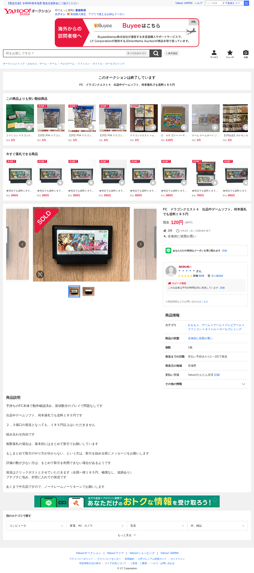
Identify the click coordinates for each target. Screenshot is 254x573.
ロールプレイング (114, 63)
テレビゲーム (67, 63)
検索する (156, 53)
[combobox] (64, 53)
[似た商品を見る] (40, 274)
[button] (205, 383)
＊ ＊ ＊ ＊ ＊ (186, 271)
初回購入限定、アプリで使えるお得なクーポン (97, 14)
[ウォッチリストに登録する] (29, 127)
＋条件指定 (172, 53)
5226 (201, 275)
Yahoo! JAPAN (183, 3)
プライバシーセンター (109, 559)
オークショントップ (13, 63)
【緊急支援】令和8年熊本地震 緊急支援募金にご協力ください (43, 3)
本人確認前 (217, 275)
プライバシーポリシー (81, 559)
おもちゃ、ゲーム (37, 63)
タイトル (97, 63)
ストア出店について (115, 563)
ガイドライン (177, 559)
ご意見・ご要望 (138, 563)
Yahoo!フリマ (115, 553)
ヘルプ (198, 3)
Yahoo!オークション (88, 553)
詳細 (224, 250)
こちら (204, 301)
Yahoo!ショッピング (142, 553)
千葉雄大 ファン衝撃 (234, 3)
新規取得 (81, 10)
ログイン (60, 14)
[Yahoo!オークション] (28, 9)
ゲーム (53, 63)
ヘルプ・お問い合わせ (163, 563)
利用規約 (129, 559)
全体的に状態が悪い (200, 338)
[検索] (246, 3)
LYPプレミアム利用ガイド (152, 559)
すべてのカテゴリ (136, 53)
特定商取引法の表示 (90, 563)
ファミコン (83, 63)
